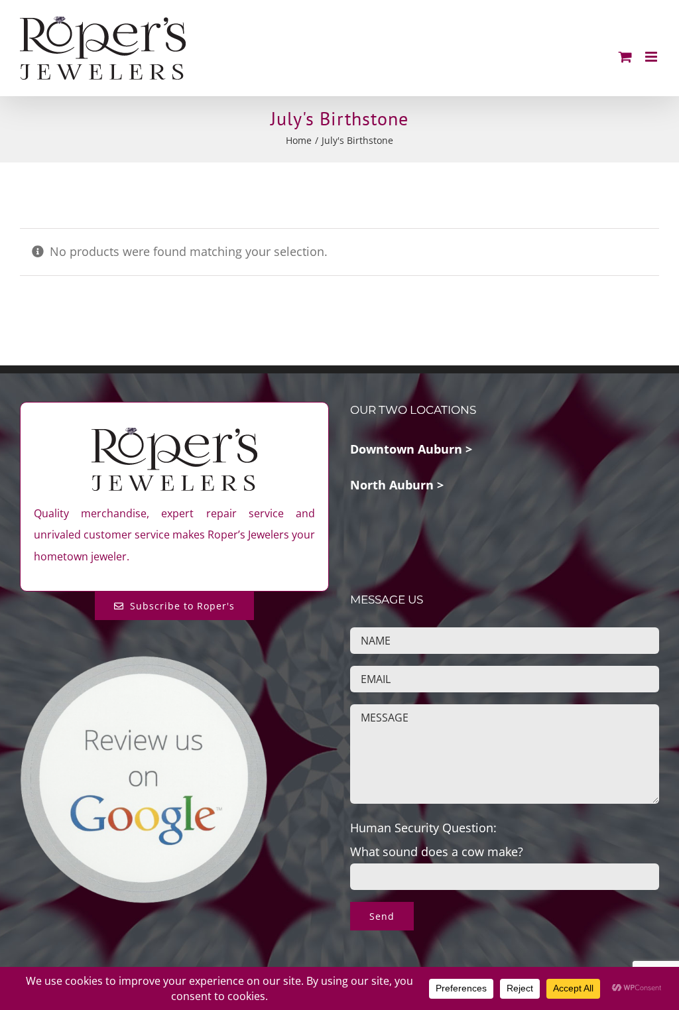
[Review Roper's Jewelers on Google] (143, 665)
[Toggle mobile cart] (625, 57)
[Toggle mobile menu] (652, 57)
